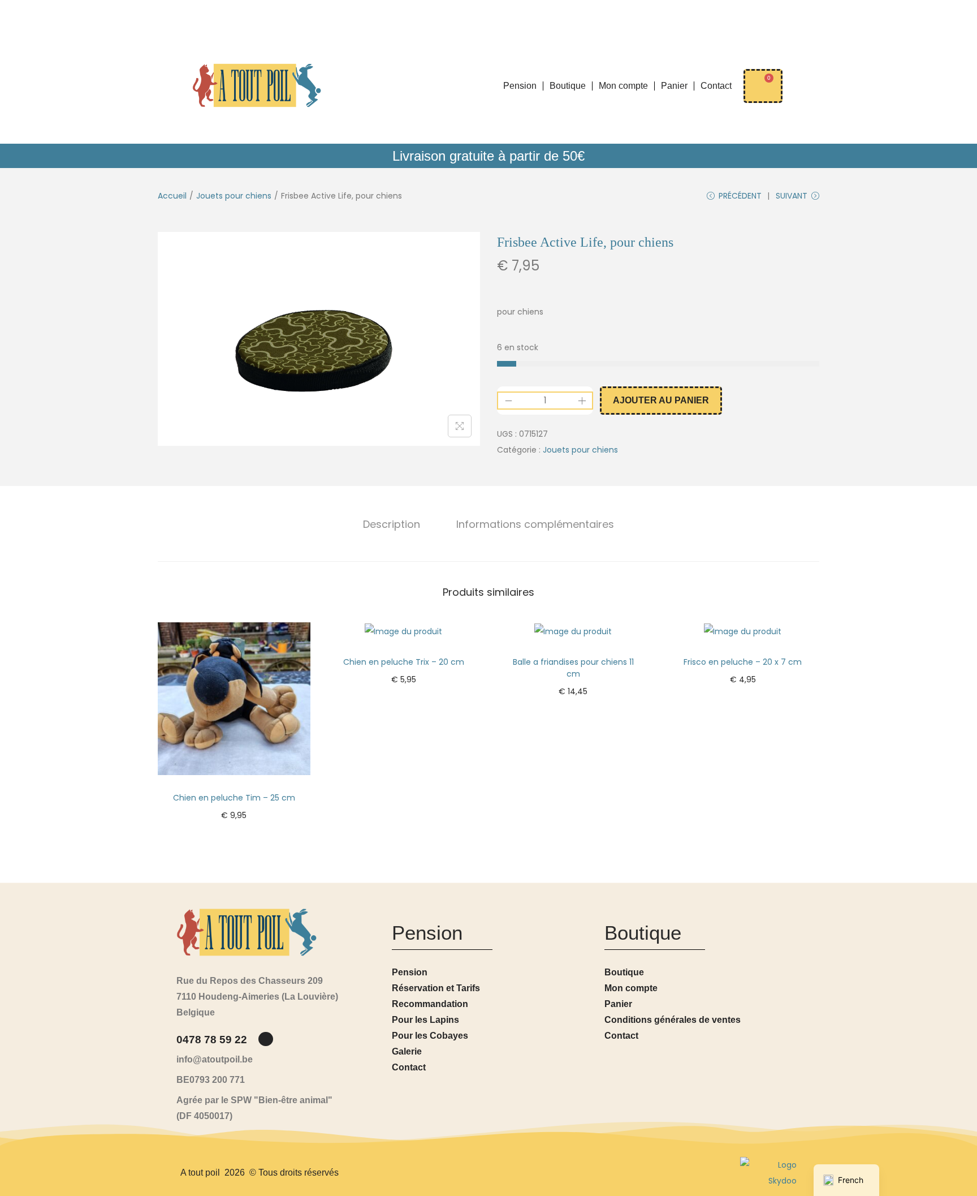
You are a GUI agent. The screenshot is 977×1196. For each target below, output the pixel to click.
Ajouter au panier (661, 400)
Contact (716, 86)
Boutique (568, 86)
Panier (674, 86)
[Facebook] (265, 1039)
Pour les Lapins (425, 1020)
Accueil (172, 195)
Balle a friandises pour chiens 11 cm (573, 667)
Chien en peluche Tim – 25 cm (234, 797)
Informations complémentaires (535, 524)
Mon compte (623, 86)
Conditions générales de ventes (672, 1020)
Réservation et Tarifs (436, 988)
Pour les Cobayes (430, 1035)
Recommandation (430, 1004)
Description (391, 524)
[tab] (391, 524)
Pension (520, 86)
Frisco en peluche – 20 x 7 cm (743, 662)
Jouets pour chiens (233, 195)
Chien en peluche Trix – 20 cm (403, 662)
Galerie (407, 1051)
